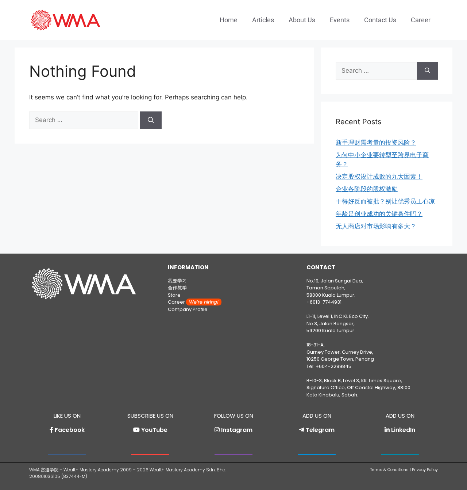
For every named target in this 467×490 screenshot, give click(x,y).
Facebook (70, 430)
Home (229, 20)
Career (421, 20)
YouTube (154, 430)
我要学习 (177, 280)
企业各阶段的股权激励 (367, 189)
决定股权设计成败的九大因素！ (379, 176)
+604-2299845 (333, 366)
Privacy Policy (425, 469)
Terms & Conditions (389, 469)
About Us (302, 20)
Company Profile (188, 309)
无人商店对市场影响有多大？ (376, 226)
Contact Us (380, 20)
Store (174, 295)
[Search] (151, 120)
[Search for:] (84, 120)
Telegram (320, 430)
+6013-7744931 (323, 302)
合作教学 (177, 287)
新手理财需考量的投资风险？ (376, 142)
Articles (263, 20)
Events (340, 20)
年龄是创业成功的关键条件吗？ (379, 213)
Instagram (236, 430)
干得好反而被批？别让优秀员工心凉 (385, 201)
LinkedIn (403, 430)
